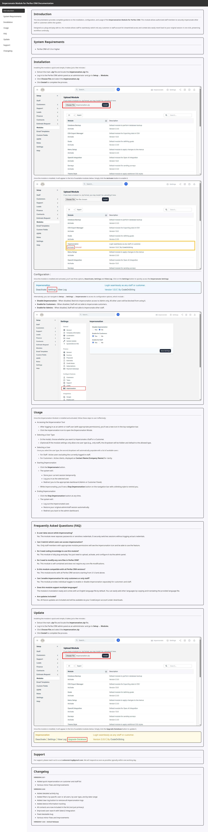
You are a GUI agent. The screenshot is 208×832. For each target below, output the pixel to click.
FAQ (5, 33)
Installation (8, 22)
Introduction (8, 11)
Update (6, 39)
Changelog (7, 51)
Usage (6, 28)
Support (6, 45)
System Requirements (12, 16)
